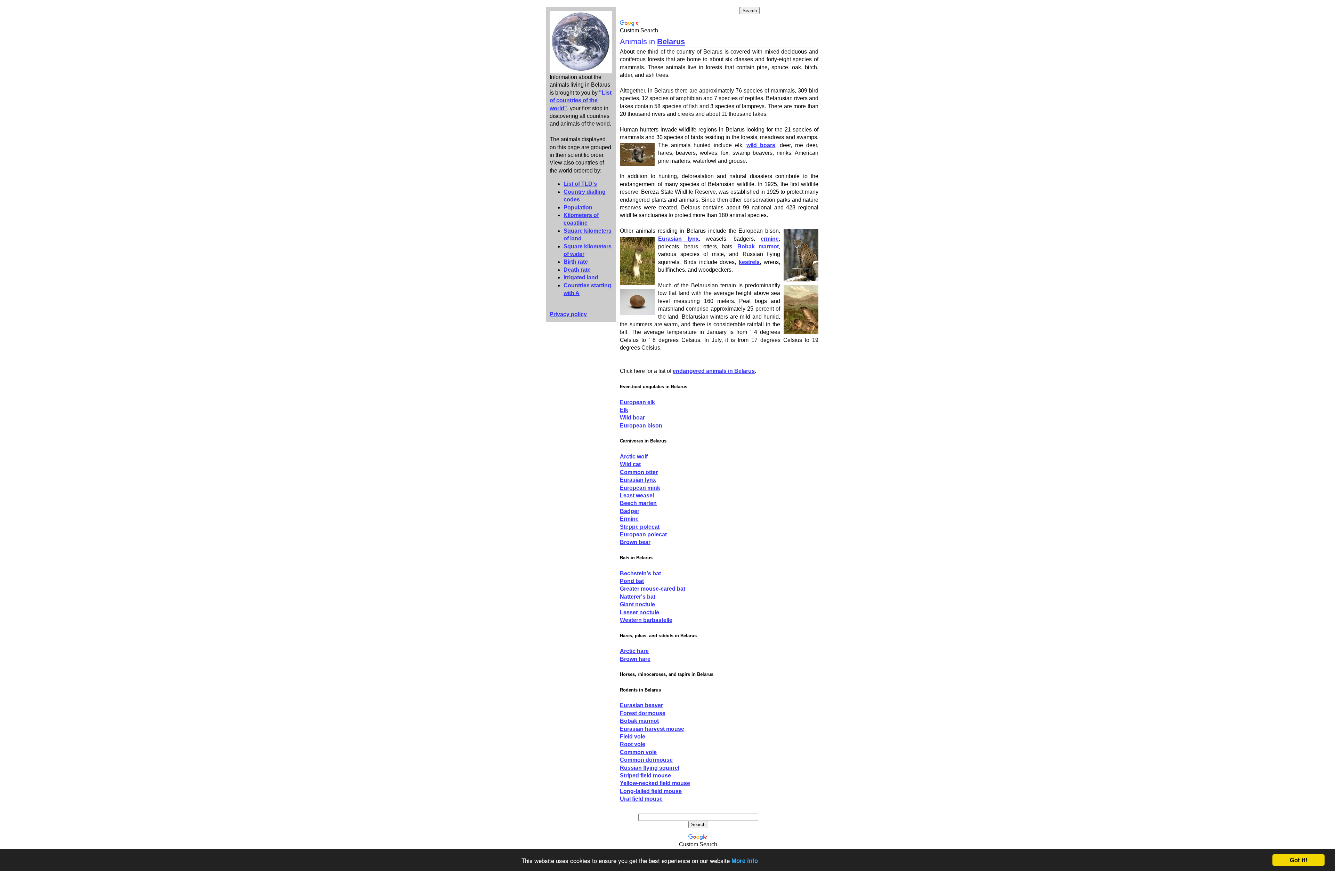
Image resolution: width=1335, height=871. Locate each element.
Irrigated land (581, 277)
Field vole (632, 737)
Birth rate (576, 262)
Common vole (638, 752)
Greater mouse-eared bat (652, 589)
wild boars (760, 145)
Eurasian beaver (641, 705)
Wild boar (632, 418)
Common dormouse (646, 760)
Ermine (629, 519)
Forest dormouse (642, 713)
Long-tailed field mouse (651, 791)
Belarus (671, 41)
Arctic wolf (634, 457)
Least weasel (637, 495)
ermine (770, 239)
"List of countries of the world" (581, 100)
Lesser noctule (639, 612)
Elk (624, 410)
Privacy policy (568, 314)
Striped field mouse (645, 775)
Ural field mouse (641, 799)
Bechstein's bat (640, 573)
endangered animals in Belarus (714, 371)
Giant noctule (637, 604)
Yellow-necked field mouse (655, 783)
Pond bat (632, 581)
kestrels (749, 262)
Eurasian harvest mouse (652, 729)
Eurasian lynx (678, 239)
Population (578, 207)
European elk (637, 402)
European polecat (643, 534)
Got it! (1299, 860)
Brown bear (635, 542)
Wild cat (630, 464)
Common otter (639, 472)
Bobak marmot (758, 246)
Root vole (632, 744)
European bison (641, 426)
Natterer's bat (637, 597)
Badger (629, 511)
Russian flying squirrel (649, 768)
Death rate (577, 270)
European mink (640, 488)
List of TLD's (580, 184)
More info (744, 860)
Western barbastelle (646, 620)
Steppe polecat (640, 527)
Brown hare (635, 659)
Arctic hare (634, 651)
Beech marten (638, 503)
